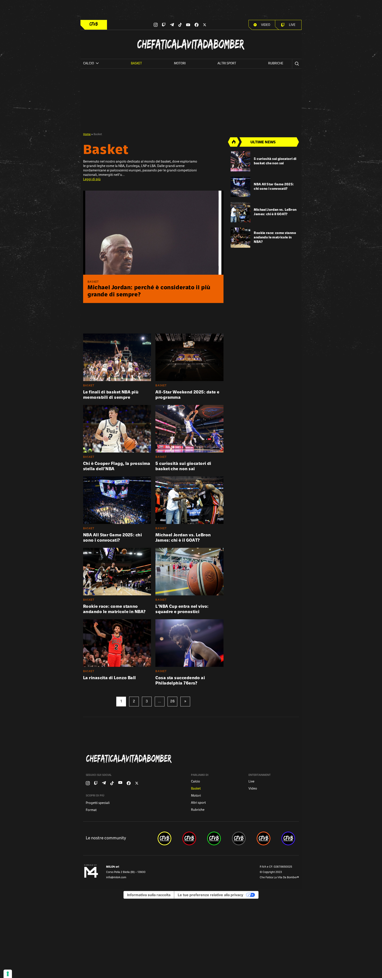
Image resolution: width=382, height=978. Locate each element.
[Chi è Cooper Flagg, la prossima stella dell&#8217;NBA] (117, 429)
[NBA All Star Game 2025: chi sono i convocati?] (117, 500)
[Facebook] (197, 25)
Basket (136, 63)
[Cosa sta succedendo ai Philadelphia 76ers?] (189, 643)
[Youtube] (188, 24)
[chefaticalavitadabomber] (164, 838)
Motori (180, 63)
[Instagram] (156, 25)
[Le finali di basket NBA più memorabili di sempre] (117, 357)
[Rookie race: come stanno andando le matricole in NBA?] (117, 571)
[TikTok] (180, 25)
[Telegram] (172, 24)
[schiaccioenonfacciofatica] (263, 838)
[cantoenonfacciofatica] (189, 838)
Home (87, 134)
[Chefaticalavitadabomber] (192, 759)
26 (172, 701)
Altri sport (227, 63)
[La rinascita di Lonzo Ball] (117, 643)
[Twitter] (204, 25)
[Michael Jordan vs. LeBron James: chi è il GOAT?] (189, 500)
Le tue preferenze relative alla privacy (210, 895)
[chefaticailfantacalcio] (214, 838)
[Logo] (93, 24)
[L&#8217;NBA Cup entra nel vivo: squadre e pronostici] (189, 571)
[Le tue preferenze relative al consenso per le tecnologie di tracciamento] (8, 974)
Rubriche (275, 63)
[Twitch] (163, 25)
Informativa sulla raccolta (148, 895)
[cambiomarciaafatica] (239, 838)
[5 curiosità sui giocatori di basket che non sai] (189, 429)
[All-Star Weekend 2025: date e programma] (189, 357)
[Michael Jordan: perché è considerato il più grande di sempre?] (153, 233)
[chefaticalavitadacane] (288, 838)
